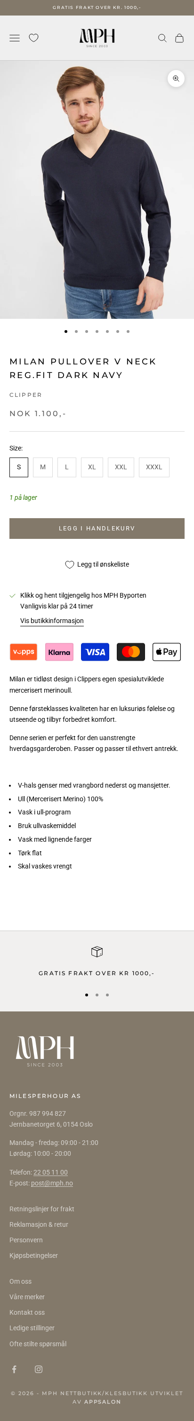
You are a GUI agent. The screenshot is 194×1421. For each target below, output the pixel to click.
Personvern (26, 1240)
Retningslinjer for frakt (41, 1209)
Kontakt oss (27, 1312)
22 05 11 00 (50, 1172)
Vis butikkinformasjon (52, 620)
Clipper (25, 394)
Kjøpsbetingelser (33, 1255)
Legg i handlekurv (97, 528)
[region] (97, 962)
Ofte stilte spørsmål (37, 1344)
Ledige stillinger (32, 1328)
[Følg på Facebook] (14, 1369)
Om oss (20, 1281)
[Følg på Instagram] (38, 1369)
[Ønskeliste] (33, 37)
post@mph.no (52, 1183)
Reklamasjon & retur (38, 1224)
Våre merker (27, 1297)
